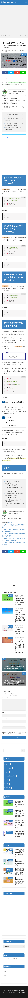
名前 (4, 712)
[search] (22, 750)
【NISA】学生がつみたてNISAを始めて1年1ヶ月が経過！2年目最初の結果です (19, 824)
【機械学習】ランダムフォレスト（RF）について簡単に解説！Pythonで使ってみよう (19, 813)
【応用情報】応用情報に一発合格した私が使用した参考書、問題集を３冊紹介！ (19, 871)
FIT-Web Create (20, 992)
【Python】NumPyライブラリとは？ (19, 631)
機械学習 (9, 787)
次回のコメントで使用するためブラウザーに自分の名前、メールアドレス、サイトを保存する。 (14, 733)
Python (9, 35)
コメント (5, 697)
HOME (4, 35)
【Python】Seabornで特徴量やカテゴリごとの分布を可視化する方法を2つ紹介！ (20, 617)
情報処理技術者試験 (11, 776)
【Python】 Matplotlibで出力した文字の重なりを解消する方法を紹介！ (19, 881)
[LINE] (23, 72)
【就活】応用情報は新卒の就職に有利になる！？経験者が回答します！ (19, 834)
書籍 (8, 783)
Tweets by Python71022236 (10, 959)
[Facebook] (5, 72)
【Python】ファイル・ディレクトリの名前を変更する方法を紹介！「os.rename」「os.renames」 (19, 647)
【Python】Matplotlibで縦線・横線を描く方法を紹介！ (19, 862)
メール (4, 718)
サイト (3, 725)
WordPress (17, 994)
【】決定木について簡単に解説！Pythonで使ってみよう (19, 601)
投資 (8, 780)
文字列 (5, 51)
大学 (8, 772)
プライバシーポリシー (9, 975)
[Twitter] (11, 72)
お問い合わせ (7, 971)
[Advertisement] (14, 20)
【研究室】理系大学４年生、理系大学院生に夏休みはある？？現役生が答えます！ (19, 853)
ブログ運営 (9, 768)
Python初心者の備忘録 (8, 2)
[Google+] (17, 72)
